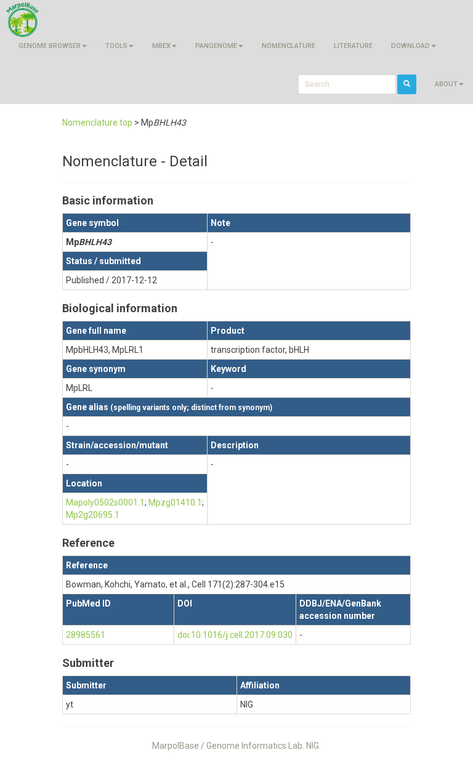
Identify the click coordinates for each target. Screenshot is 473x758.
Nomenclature (288, 46)
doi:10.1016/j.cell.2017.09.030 (235, 635)
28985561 (85, 635)
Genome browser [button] (49, 46)
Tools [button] (116, 46)
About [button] (446, 84)
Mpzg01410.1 (175, 502)
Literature (353, 46)
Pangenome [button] (216, 46)
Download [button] (410, 46)
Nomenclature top (97, 122)
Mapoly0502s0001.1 (105, 502)
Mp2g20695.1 (92, 515)
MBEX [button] (161, 46)
